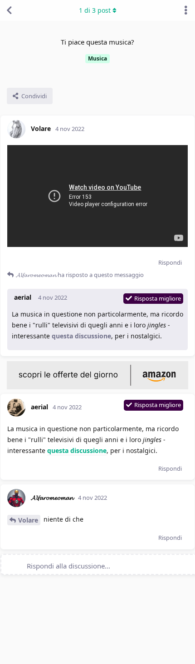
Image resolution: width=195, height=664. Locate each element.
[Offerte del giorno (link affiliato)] (97, 387)
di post (95, 10)
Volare (28, 520)
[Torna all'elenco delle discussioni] (9, 10)
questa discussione (81, 336)
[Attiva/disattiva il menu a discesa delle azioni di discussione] (186, 10)
